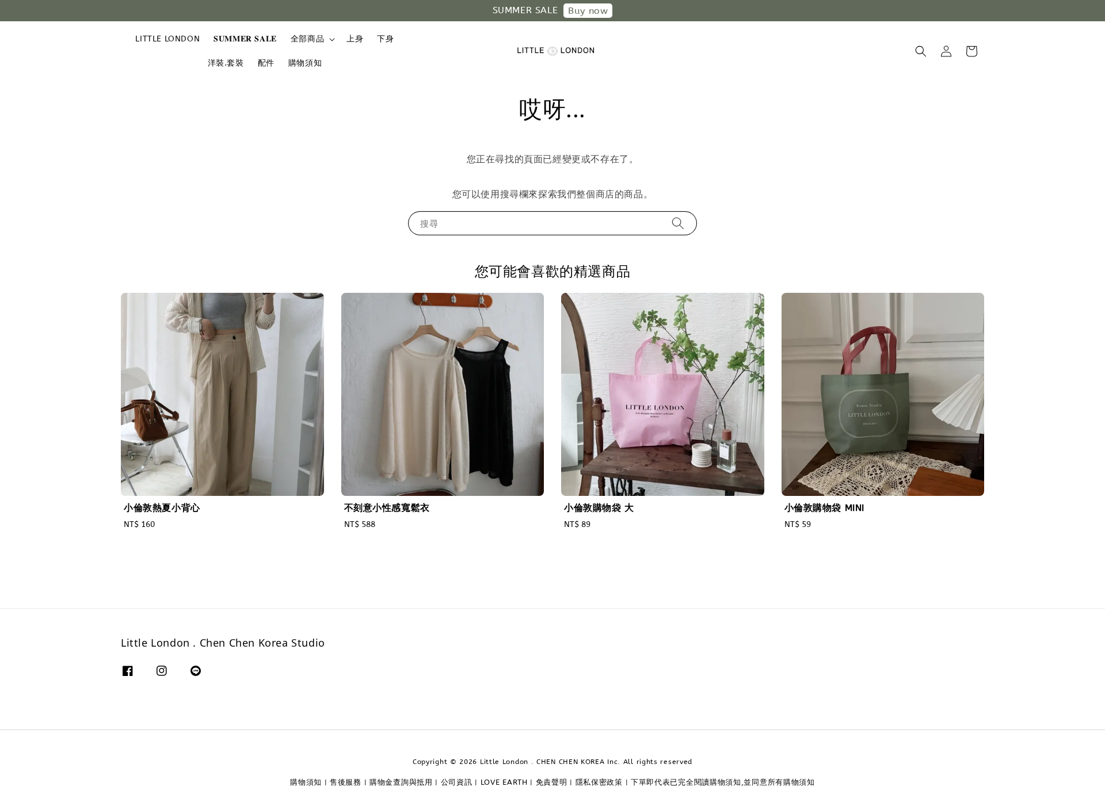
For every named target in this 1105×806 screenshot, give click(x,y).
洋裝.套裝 (226, 63)
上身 (354, 39)
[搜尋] (678, 223)
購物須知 (305, 63)
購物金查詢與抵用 (401, 782)
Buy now (588, 10)
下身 (385, 39)
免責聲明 (551, 782)
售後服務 (345, 782)
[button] (920, 51)
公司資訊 (457, 782)
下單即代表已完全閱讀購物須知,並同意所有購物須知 (723, 782)
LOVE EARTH (504, 782)
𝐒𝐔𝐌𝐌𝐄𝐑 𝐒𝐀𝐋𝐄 (245, 39)
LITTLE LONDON (167, 39)
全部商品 (307, 39)
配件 (266, 63)
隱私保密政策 (599, 782)
